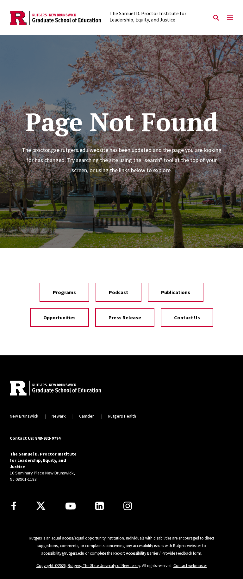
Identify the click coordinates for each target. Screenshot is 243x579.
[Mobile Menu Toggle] (230, 18)
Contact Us (187, 317)
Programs (64, 292)
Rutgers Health (122, 416)
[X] (41, 506)
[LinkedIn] (99, 506)
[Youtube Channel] (70, 506)
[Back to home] (51, 389)
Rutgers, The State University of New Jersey (104, 565)
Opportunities (59, 317)
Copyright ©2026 (50, 565)
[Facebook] (13, 506)
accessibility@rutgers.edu (62, 553)
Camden (87, 416)
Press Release (125, 317)
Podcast (118, 292)
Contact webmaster (190, 565)
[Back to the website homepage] (55, 18)
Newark (59, 416)
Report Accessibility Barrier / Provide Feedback (152, 553)
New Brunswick (24, 416)
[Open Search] (216, 18)
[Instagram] (127, 506)
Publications (175, 292)
